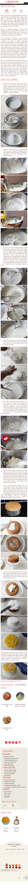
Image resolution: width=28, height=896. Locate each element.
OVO (26, 878)
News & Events (13, 849)
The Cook (19, 849)
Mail (21, 12)
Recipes (7, 849)
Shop (23, 849)
